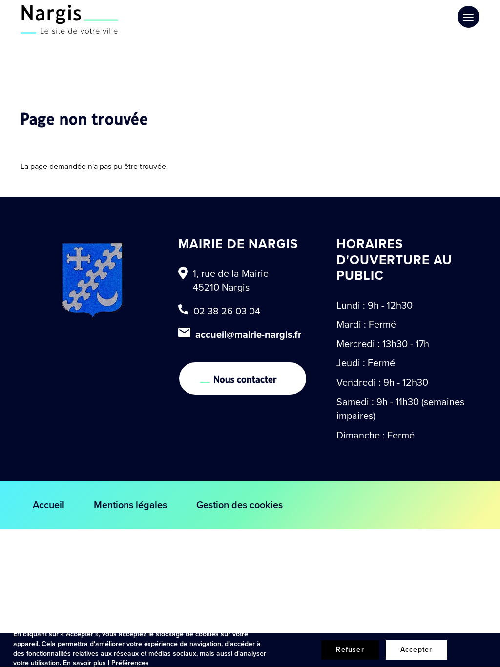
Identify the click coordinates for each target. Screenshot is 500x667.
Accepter (416, 650)
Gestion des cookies (239, 505)
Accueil (48, 505)
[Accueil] (69, 19)
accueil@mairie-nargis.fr (248, 334)
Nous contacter (245, 378)
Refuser (350, 650)
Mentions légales (130, 505)
